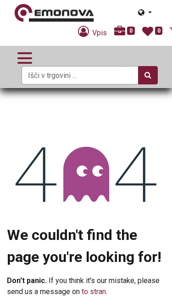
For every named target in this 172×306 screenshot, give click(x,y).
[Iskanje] (148, 75)
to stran (94, 291)
